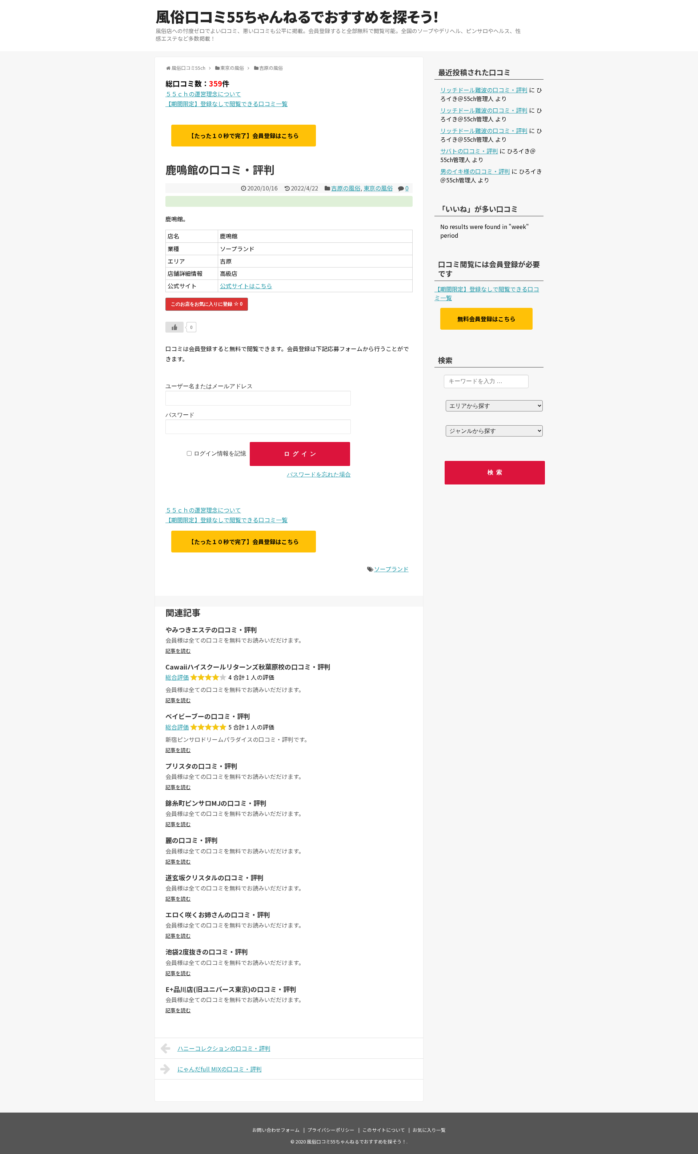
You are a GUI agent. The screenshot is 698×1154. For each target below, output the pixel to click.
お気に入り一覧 (429, 1129)
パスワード (179, 415)
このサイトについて (383, 1129)
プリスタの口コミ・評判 (201, 766)
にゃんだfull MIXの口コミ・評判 (219, 1069)
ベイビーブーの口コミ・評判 (207, 716)
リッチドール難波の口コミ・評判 (483, 89)
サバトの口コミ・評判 (469, 150)
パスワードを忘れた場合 (319, 474)
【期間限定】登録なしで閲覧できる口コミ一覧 (226, 103)
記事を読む (178, 650)
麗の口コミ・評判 (191, 840)
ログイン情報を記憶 (220, 454)
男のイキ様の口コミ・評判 (475, 171)
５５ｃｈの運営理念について (203, 93)
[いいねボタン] (174, 327)
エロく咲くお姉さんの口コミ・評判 (217, 914)
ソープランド (391, 568)
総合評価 (177, 677)
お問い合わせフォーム (276, 1129)
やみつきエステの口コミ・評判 (211, 629)
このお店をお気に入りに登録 (206, 304)
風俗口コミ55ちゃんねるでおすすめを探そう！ (298, 16)
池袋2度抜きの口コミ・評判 (206, 951)
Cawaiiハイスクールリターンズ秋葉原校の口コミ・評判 (247, 666)
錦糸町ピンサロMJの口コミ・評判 (215, 803)
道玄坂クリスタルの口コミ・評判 (214, 877)
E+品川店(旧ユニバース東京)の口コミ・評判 (230, 989)
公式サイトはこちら (246, 285)
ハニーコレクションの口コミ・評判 (223, 1048)
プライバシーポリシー (330, 1129)
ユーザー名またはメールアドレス (209, 386)
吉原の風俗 (345, 188)
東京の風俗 (378, 188)
